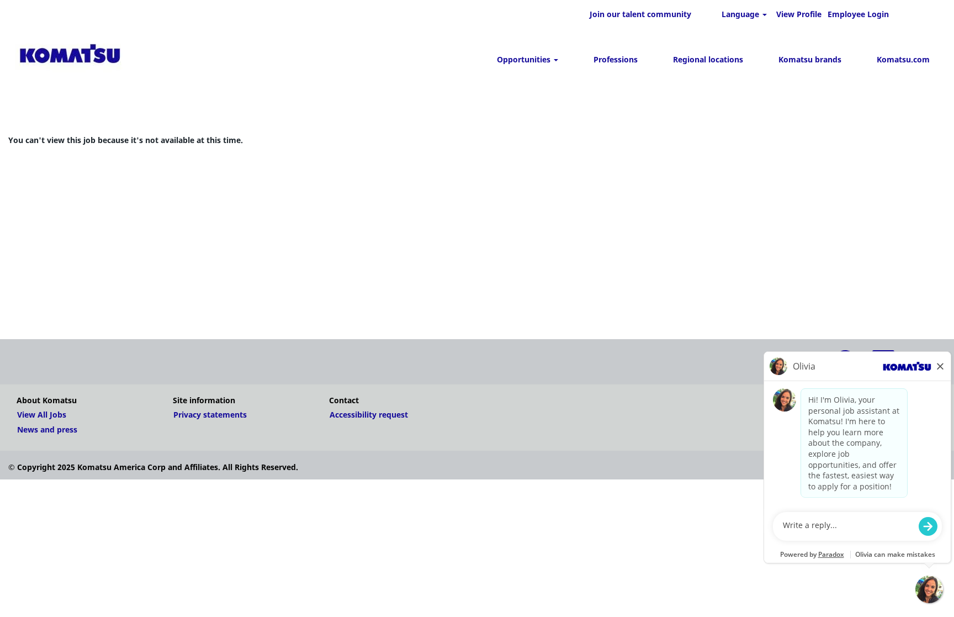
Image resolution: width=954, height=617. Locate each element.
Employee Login (858, 14)
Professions (615, 59)
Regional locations (708, 59)
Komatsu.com (903, 59)
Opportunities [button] (525, 59)
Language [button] (741, 14)
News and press (47, 429)
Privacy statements (210, 414)
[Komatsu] (70, 55)
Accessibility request (369, 414)
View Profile (799, 14)
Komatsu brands (809, 59)
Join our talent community (640, 14)
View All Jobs (41, 414)
